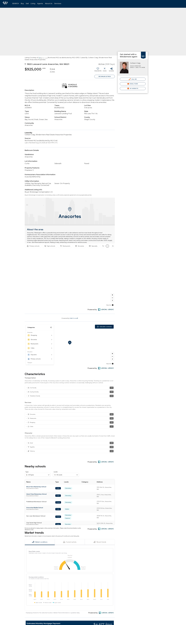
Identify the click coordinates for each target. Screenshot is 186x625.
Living (33, 3)
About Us (48, 3)
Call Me (134, 79)
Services (57, 3)
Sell (27, 3)
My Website (134, 88)
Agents (40, 3)
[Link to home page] (5, 4)
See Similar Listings (104, 76)
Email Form (134, 83)
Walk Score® (74, 318)
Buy (22, 3)
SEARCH (15, 3)
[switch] (97, 70)
